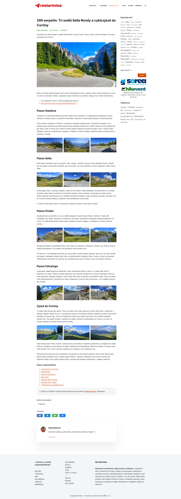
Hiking (123, 36)
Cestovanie (139, 116)
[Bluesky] (62, 415)
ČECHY (68, 465)
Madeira (129, 44)
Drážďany (136, 30)
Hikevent (98, 484)
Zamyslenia (138, 119)
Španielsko (125, 59)
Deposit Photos (111, 479)
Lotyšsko (123, 44)
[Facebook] (40, 415)
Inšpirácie (139, 107)
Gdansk (134, 33)
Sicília (129, 53)
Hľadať (142, 75)
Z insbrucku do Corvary (49, 369)
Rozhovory (128, 110)
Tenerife (141, 59)
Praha (134, 50)
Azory (129, 25)
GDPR (71, 483)
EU (132, 119)
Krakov (135, 42)
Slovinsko (133, 56)
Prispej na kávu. (91, 391)
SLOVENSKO (103, 5)
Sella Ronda (45, 372)
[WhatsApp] (55, 415)
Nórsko (123, 47)
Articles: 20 (52, 437)
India (129, 39)
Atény (132, 22)
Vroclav (128, 65)
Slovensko (125, 56)
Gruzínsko (140, 33)
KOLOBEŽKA (39, 479)
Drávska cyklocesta (48, 374)
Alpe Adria (45, 377)
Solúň (122, 62)
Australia (138, 22)
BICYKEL (38, 471)
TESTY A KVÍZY (71, 473)
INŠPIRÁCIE (138, 5)
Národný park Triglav (49, 382)
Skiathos (135, 53)
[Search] (145, 5)
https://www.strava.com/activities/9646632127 (59, 103)
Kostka (129, 42)
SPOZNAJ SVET (113, 5)
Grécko (124, 39)
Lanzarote (142, 42)
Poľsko (134, 47)
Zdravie (123, 107)
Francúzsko (126, 33)
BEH (36, 477)
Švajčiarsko (134, 59)
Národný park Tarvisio (49, 380)
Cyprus (123, 30)
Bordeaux (123, 27)
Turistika (131, 107)
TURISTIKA (39, 474)
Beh (140, 25)
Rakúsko (123, 25)
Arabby (39, 224)
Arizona (123, 22)
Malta (143, 44)
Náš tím (68, 478)
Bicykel (123, 119)
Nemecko (129, 36)
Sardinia (123, 53)
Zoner (142, 479)
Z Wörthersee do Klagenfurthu (52, 385)
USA (142, 62)
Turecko (137, 62)
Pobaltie (140, 47)
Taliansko (63, 30)
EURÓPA (68, 467)
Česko (129, 30)
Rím (138, 50)
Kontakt (68, 481)
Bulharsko (130, 27)
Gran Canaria (138, 36)
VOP (66, 483)
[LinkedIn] (47, 415)
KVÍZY (124, 5)
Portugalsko (126, 50)
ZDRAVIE (130, 5)
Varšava (123, 65)
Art (122, 110)
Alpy (127, 22)
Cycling (138, 27)
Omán (128, 47)
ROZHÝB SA (92, 5)
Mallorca (136, 44)
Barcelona (135, 25)
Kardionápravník (127, 116)
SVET (67, 470)
